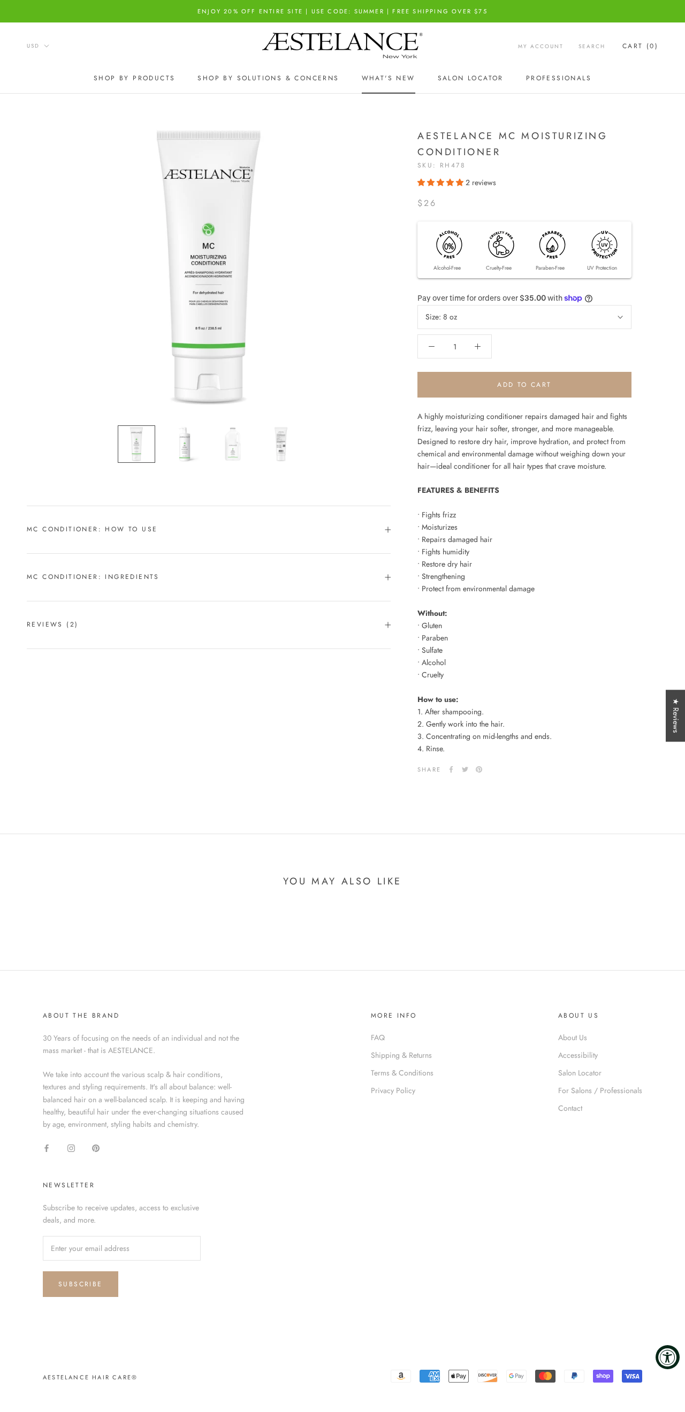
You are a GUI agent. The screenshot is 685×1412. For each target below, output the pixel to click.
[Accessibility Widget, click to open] (668, 1357)
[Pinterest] (479, 769)
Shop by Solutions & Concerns (268, 78)
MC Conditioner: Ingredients (93, 577)
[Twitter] (465, 769)
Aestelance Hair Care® (90, 1377)
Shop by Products (134, 78)
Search (592, 46)
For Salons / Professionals (600, 1090)
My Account (541, 46)
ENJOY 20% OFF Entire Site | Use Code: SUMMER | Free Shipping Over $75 (342, 11)
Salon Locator (471, 78)
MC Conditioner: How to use (92, 529)
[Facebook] (451, 769)
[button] (441, 182)
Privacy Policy (393, 1090)
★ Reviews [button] (676, 715)
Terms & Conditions (402, 1072)
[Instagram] (71, 1147)
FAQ (378, 1037)
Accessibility (578, 1055)
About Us (572, 1037)
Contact (570, 1108)
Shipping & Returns (401, 1055)
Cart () (640, 46)
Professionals (558, 78)
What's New (388, 78)
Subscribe (80, 1284)
